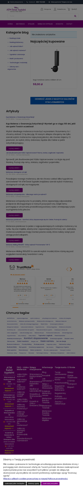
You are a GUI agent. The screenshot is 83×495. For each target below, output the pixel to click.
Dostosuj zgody (33, 483)
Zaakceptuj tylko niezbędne (14, 483)
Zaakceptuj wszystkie (50, 483)
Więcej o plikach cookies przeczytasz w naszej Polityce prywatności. (35, 478)
